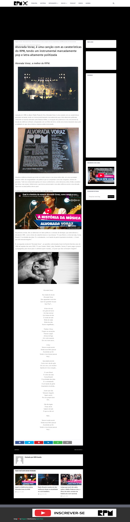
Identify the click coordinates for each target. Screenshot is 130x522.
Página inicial (18, 41)
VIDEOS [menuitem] (80, 3)
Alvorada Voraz (27, 41)
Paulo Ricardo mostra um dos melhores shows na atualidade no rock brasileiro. (48, 489)
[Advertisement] (65, 23)
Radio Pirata (39, 519)
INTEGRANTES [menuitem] (53, 3)
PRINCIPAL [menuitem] (34, 3)
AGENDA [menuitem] (88, 3)
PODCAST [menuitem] (73, 3)
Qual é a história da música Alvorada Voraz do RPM (24, 488)
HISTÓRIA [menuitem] (43, 3)
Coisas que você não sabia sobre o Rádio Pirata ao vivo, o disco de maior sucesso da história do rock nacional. (70, 490)
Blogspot (24, 519)
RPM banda (37, 457)
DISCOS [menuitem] (63, 3)
